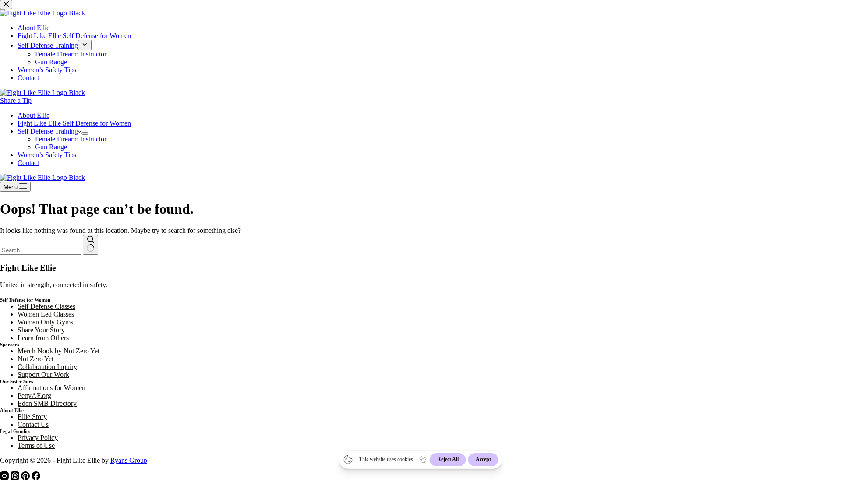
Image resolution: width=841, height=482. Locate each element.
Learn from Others (43, 337)
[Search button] (90, 245)
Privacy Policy (38, 437)
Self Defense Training (48, 131)
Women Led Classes (46, 314)
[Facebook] (36, 478)
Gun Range (51, 147)
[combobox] (40, 250)
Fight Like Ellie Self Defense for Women (74, 123)
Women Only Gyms (45, 322)
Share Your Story (41, 330)
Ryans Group (128, 460)
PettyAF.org (34, 395)
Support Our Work (43, 374)
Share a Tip (16, 100)
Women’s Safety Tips (47, 154)
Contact (28, 162)
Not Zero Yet (35, 358)
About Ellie (33, 115)
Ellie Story (32, 416)
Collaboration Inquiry (47, 366)
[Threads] (16, 478)
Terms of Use (36, 445)
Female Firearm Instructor (70, 139)
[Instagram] (5, 478)
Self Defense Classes (46, 306)
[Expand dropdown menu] (84, 133)
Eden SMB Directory (47, 403)
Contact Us (33, 424)
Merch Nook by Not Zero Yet (58, 351)
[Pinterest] (26, 478)
